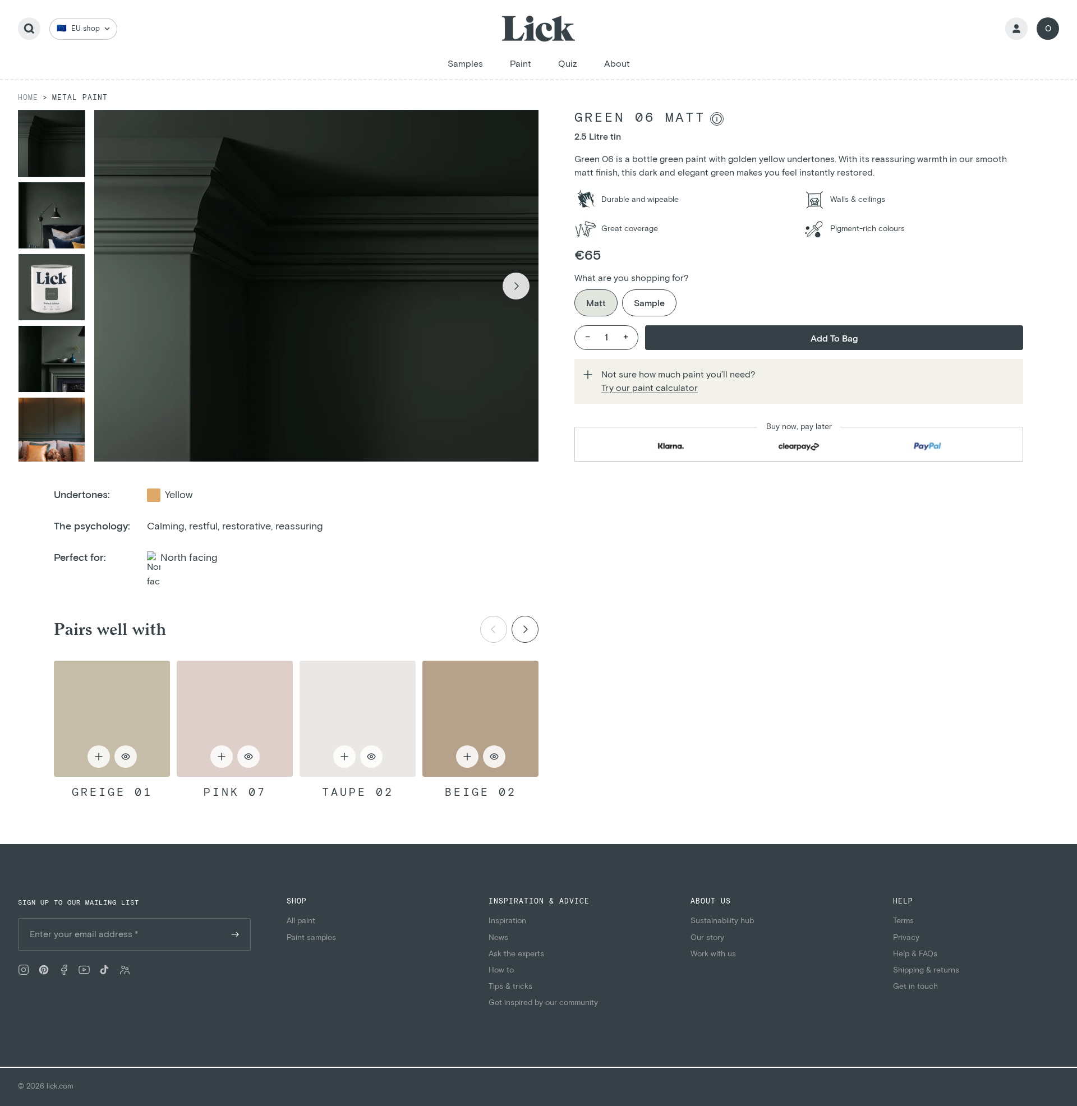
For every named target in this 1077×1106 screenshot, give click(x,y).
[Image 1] (51, 143)
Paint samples (311, 938)
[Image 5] (51, 430)
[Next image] (516, 286)
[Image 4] (51, 359)
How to (501, 970)
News (498, 938)
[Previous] (493, 629)
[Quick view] (125, 756)
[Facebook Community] (124, 969)
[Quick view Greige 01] (112, 719)
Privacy (906, 938)
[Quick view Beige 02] (480, 719)
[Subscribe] (235, 934)
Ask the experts (516, 954)
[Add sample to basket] (99, 756)
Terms (903, 921)
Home (28, 98)
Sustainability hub (722, 921)
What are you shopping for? (631, 278)
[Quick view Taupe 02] (358, 719)
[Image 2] (51, 215)
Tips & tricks (510, 986)
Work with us (713, 954)
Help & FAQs (915, 954)
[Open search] (29, 28)
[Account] (1016, 28)
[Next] (525, 629)
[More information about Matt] (717, 119)
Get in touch (915, 986)
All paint (301, 921)
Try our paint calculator (649, 388)
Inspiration (507, 921)
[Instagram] (23, 969)
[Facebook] (64, 969)
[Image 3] (51, 287)
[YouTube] (84, 969)
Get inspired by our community (543, 1003)
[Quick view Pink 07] (235, 719)
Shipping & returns (926, 970)
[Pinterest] (43, 969)
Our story (707, 938)
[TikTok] (104, 969)
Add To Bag (834, 338)
